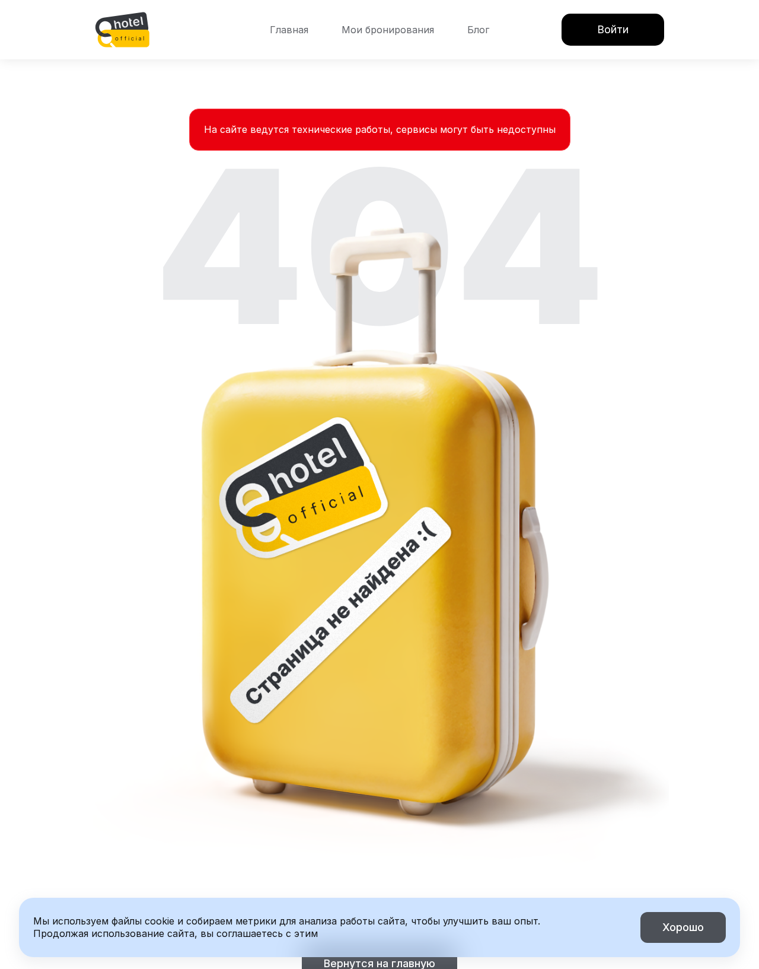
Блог (478, 30)
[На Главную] (122, 29)
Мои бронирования (388, 30)
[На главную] (122, 29)
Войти (613, 29)
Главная (289, 30)
